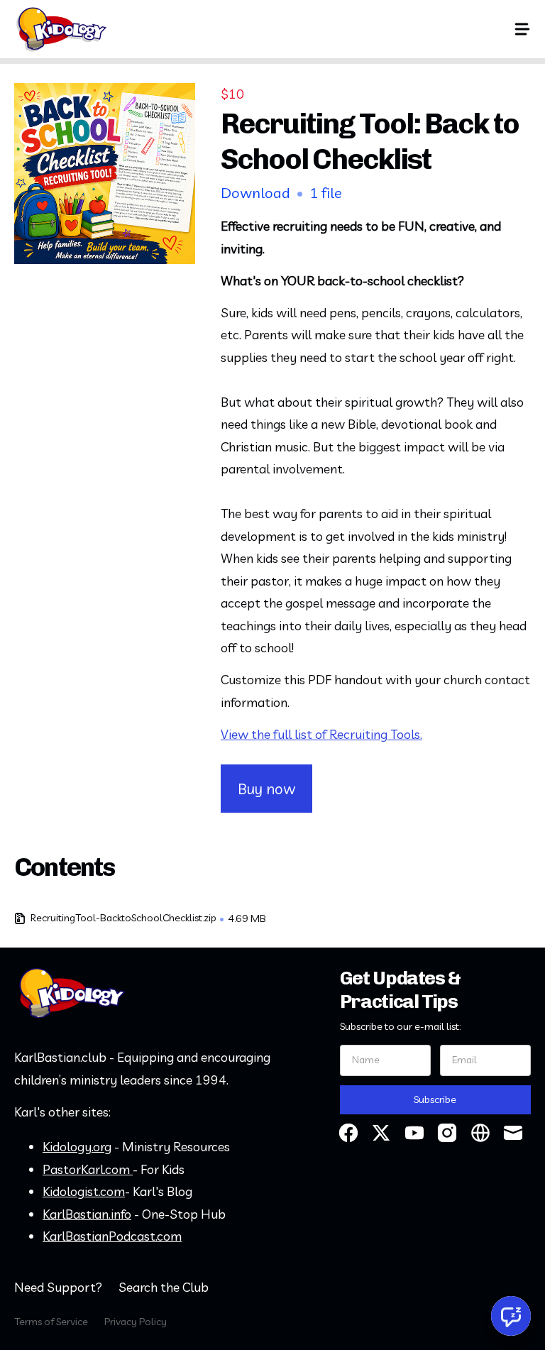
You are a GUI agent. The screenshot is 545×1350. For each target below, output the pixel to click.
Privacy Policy (135, 1321)
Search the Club (164, 1287)
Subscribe (435, 1099)
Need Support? (58, 1287)
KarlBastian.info (87, 1214)
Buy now (266, 788)
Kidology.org (77, 1146)
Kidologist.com (84, 1191)
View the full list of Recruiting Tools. (321, 734)
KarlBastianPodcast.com (112, 1236)
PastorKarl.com (88, 1169)
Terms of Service (51, 1321)
